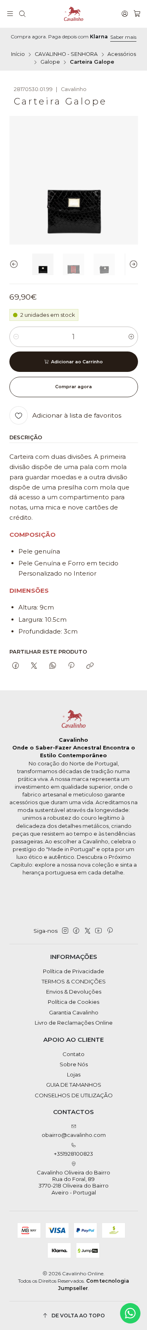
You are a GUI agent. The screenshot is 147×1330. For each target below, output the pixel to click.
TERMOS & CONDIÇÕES (74, 981)
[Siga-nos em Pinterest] (110, 931)
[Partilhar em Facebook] (15, 666)
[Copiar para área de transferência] (90, 666)
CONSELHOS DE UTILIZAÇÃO (74, 1095)
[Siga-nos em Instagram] (65, 931)
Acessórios (121, 54)
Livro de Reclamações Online (74, 1022)
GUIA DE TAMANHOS (73, 1084)
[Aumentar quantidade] (131, 337)
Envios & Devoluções (73, 991)
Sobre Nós (74, 1064)
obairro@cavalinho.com (74, 1135)
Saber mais (123, 37)
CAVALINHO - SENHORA (66, 54)
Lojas (73, 1074)
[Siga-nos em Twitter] (87, 931)
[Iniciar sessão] (124, 14)
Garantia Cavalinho (73, 1012)
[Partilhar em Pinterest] (71, 666)
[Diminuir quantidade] (16, 337)
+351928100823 (73, 1153)
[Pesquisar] (22, 14)
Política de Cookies (73, 1002)
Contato (73, 1054)
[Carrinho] (137, 13)
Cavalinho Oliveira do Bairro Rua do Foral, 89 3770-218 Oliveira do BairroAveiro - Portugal (73, 1182)
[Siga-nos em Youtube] (98, 931)
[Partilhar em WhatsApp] (52, 666)
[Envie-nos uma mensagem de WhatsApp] (130, 1313)
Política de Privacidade (73, 971)
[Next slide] (132, 264)
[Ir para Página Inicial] (73, 14)
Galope (50, 62)
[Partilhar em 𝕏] (34, 666)
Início (18, 54)
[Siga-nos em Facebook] (76, 931)
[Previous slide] (15, 264)
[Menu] (10, 14)
